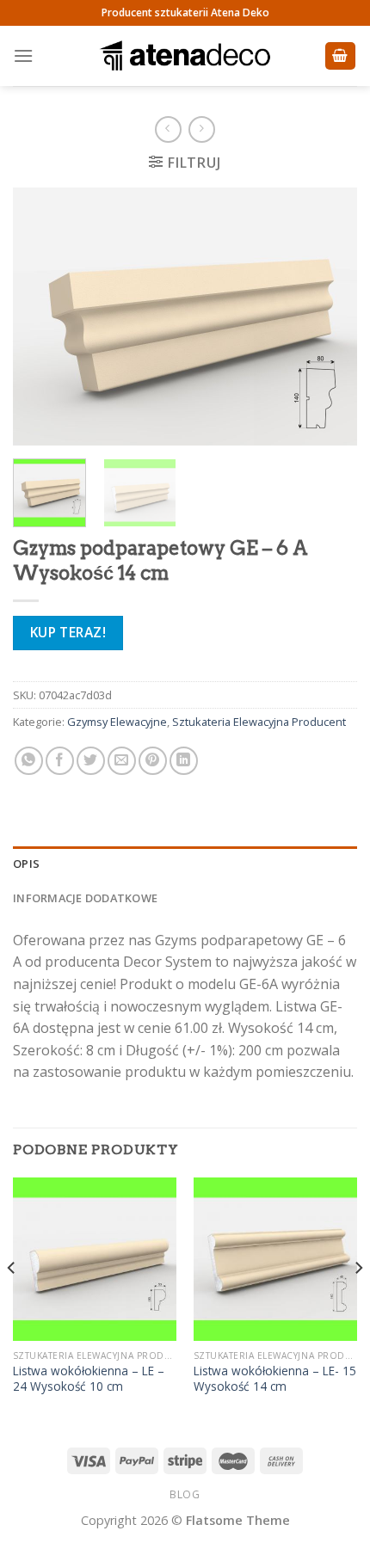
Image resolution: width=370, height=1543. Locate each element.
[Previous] (41, 316)
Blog (185, 1494)
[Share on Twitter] (91, 761)
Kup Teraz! (68, 632)
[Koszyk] (340, 56)
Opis (26, 863)
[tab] (185, 863)
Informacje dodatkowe (85, 898)
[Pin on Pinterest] (153, 761)
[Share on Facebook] (60, 761)
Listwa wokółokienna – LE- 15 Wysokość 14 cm (275, 1378)
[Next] (328, 316)
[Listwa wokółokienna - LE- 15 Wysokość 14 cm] (275, 1259)
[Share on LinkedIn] (184, 761)
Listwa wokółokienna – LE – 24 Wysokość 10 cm (88, 1378)
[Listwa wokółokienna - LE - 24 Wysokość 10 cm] (94, 1259)
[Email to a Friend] (122, 761)
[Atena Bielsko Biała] (185, 56)
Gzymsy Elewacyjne (117, 721)
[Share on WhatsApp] (29, 761)
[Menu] (23, 55)
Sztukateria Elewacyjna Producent (259, 721)
